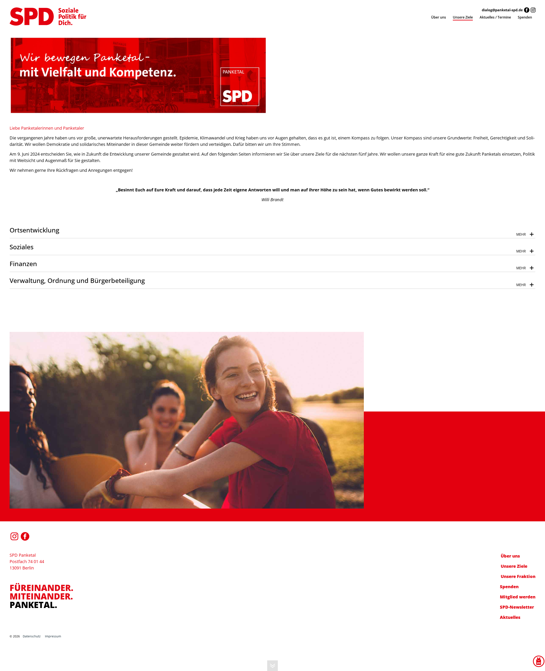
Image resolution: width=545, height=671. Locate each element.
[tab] (272, 230)
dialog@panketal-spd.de (502, 10)
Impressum (53, 636)
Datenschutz (32, 636)
